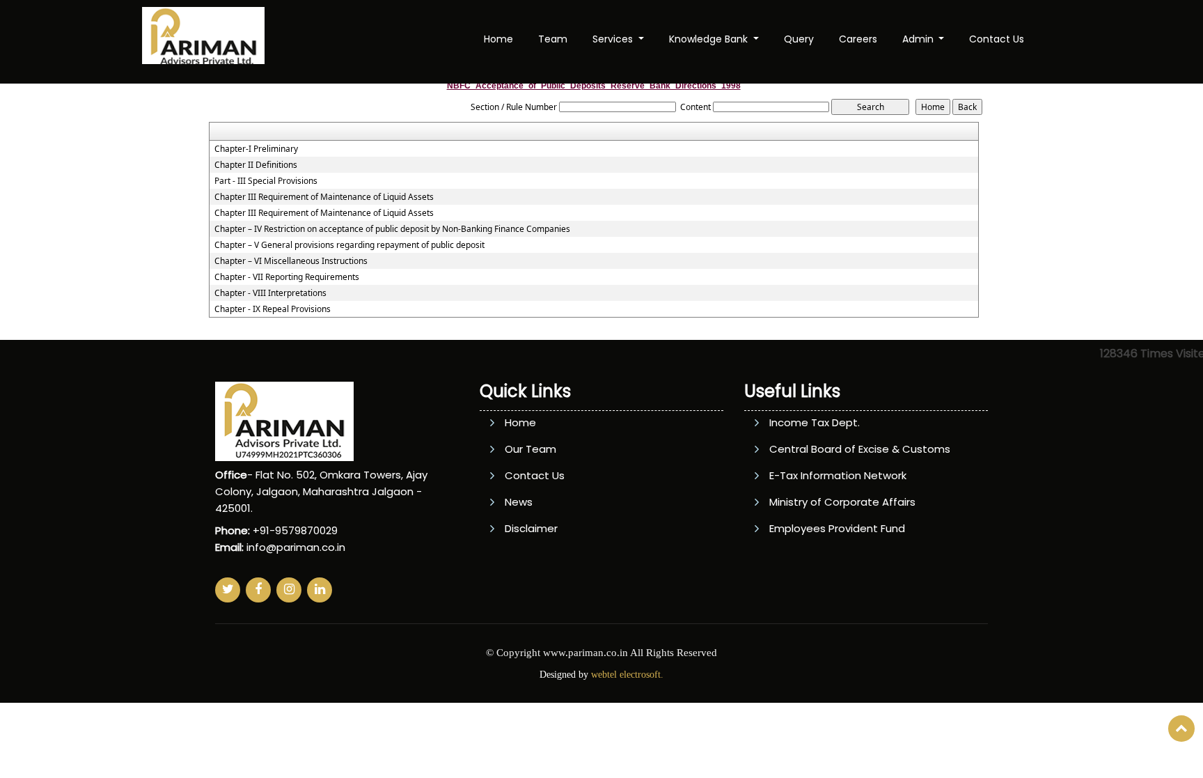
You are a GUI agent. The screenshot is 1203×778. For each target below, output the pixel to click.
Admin (919, 39)
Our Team (530, 449)
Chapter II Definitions (255, 165)
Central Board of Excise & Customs (859, 449)
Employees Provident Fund (837, 528)
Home (498, 39)
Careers (858, 39)
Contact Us (996, 39)
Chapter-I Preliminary (256, 149)
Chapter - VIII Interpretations (270, 293)
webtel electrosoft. (627, 674)
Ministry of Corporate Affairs (842, 502)
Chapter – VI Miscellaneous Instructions (291, 261)
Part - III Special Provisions (265, 181)
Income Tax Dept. (814, 422)
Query (799, 39)
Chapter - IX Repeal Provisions (272, 309)
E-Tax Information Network (837, 475)
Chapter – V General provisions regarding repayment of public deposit (349, 245)
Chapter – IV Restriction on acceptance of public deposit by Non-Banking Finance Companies (392, 229)
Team (552, 39)
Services (614, 39)
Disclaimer (531, 528)
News (519, 502)
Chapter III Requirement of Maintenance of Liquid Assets (324, 197)
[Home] (203, 41)
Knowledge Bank (709, 39)
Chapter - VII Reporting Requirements (286, 277)
